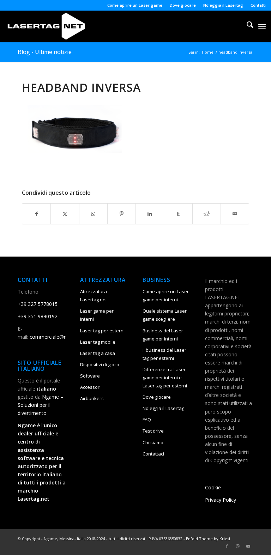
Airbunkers (92, 398)
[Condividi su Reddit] (207, 214)
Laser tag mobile (97, 342)
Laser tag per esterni (102, 330)
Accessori (90, 387)
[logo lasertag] (46, 26)
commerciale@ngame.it (57, 336)
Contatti (258, 5)
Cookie (213, 487)
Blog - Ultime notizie (45, 52)
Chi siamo (153, 442)
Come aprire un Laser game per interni (166, 295)
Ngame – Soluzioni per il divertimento (40, 404)
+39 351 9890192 (38, 316)
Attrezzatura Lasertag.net (93, 295)
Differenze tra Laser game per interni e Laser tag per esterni (165, 377)
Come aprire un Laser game (134, 5)
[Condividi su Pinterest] (122, 214)
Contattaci (153, 454)
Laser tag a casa (97, 353)
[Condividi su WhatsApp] (93, 214)
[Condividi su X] (65, 214)
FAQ (147, 419)
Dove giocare (183, 5)
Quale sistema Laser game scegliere (165, 315)
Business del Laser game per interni (163, 334)
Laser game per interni (97, 315)
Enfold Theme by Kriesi (208, 538)
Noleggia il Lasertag (223, 5)
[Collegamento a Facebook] (227, 546)
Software (90, 376)
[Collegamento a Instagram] (237, 546)
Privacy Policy (220, 499)
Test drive (153, 431)
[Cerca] (246, 26)
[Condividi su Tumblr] (178, 214)
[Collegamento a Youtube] (248, 546)
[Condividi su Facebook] (36, 214)
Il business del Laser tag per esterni (164, 354)
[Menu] (262, 26)
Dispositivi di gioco (99, 364)
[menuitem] (135, 5)
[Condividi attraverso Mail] (235, 214)
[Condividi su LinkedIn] (150, 214)
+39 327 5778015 (38, 304)
